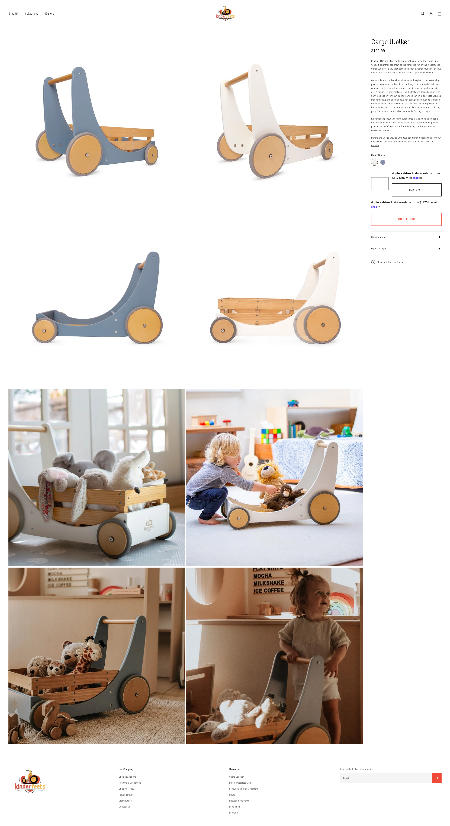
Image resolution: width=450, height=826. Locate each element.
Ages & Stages (378, 248)
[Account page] (431, 13)
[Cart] (439, 13)
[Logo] (225, 13)
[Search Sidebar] (422, 13)
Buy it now (406, 219)
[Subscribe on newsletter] (437, 778)
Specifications (378, 237)
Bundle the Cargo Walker (406, 141)
